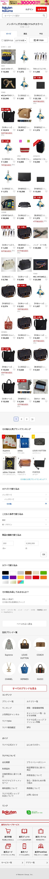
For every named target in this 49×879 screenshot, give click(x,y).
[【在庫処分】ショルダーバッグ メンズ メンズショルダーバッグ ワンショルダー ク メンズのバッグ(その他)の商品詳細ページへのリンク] (24, 203)
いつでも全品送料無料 (24, 838)
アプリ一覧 (30, 863)
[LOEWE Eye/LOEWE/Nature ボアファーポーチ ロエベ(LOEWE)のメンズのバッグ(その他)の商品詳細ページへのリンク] (8, 203)
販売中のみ (8, 40)
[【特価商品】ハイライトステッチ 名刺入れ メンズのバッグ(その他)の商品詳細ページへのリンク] (40, 176)
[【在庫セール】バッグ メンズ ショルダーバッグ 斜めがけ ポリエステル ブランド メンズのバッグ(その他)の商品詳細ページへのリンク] (24, 264)
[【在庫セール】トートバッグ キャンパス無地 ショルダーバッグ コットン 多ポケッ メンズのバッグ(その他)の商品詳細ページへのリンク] (8, 386)
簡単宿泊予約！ (41, 838)
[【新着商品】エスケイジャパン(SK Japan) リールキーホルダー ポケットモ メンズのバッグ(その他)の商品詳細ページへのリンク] (24, 56)
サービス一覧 (6, 863)
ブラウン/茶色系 (31, 573)
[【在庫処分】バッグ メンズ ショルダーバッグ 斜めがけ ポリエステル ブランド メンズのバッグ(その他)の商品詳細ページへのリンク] (8, 264)
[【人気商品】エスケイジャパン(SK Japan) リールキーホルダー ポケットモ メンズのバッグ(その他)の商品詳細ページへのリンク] (24, 83)
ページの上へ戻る (24, 623)
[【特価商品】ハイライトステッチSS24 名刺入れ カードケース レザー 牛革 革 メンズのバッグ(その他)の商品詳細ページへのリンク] (24, 176)
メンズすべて (7, 494)
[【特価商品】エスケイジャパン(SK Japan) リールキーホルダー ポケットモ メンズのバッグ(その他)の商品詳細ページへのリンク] (40, 115)
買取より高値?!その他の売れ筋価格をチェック (13, 600)
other (19, 156)
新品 (25, 33)
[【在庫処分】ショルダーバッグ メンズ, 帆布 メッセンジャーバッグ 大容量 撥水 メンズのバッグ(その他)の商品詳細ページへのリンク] (24, 323)
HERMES (4, 332)
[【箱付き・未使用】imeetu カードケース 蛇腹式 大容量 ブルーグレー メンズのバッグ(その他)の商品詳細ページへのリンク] (40, 386)
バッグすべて (9, 499)
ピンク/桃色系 (31, 577)
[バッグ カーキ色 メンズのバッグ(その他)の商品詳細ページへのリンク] (40, 233)
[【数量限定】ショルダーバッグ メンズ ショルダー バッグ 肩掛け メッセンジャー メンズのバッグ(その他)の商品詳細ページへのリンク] (24, 115)
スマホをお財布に (24, 853)
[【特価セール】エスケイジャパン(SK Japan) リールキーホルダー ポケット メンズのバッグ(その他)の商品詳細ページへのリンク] (40, 291)
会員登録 (41, 9)
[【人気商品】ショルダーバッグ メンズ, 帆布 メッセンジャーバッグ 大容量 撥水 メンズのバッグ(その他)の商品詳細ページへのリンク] (24, 355)
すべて (8, 33)
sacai (2, 66)
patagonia (36, 156)
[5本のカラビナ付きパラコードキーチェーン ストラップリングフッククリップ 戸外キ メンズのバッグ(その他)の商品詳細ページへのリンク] (40, 56)
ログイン (29, 9)
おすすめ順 (20, 40)
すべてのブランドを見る (24, 688)
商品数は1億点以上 (8, 838)
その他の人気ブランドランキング (32, 479)
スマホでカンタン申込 (8, 853)
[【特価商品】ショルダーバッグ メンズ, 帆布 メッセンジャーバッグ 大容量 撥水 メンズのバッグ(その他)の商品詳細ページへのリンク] (8, 291)
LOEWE (3, 212)
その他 (9, 503)
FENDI (3, 92)
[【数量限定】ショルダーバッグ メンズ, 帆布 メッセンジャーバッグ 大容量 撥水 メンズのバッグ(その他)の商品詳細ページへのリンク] (40, 355)
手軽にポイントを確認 (41, 853)
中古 (41, 33)
